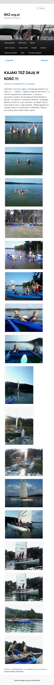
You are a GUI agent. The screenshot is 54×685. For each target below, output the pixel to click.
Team (22, 53)
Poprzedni (8, 60)
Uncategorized (17, 669)
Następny (45, 60)
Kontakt (34, 48)
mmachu (31, 84)
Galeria (32, 43)
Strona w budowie (11, 53)
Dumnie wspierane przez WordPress (27, 680)
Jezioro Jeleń (23, 48)
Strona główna (10, 43)
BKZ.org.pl (12, 14)
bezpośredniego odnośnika (13, 671)
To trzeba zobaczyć (34, 53)
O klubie (43, 48)
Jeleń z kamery (10, 48)
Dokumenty (22, 43)
